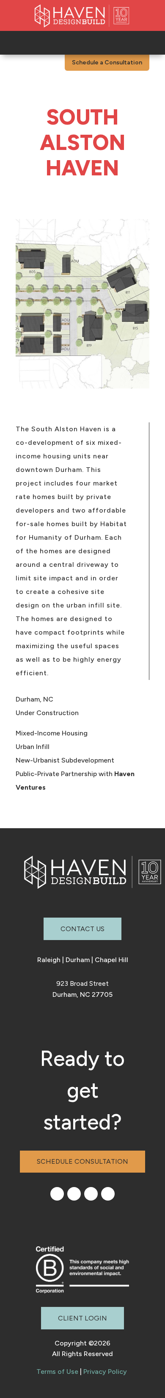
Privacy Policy (105, 1371)
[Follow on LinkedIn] (57, 1194)
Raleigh (48, 960)
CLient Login (82, 1318)
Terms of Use (57, 1371)
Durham (78, 960)
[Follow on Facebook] (91, 1194)
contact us (82, 929)
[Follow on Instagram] (74, 1194)
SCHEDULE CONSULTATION (82, 1161)
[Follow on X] (108, 1194)
